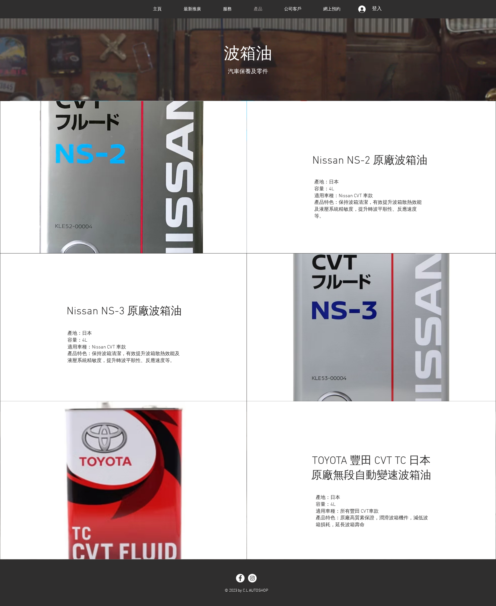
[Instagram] (252, 578)
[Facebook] (240, 578)
